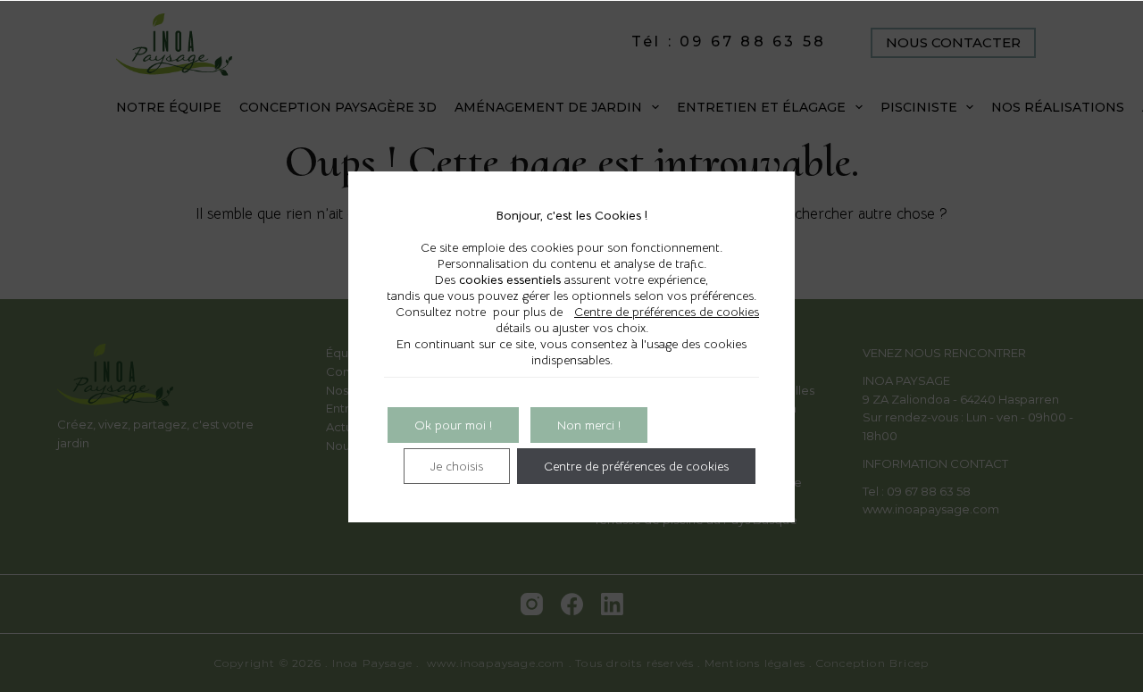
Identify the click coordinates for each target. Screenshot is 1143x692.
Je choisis (456, 466)
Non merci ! (589, 425)
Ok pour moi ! (453, 425)
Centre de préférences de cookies (666, 312)
